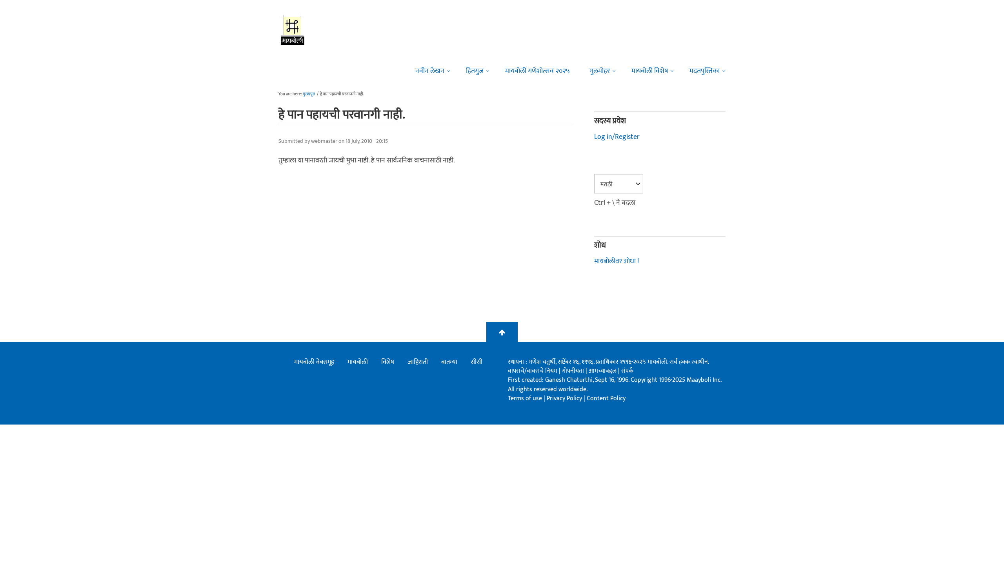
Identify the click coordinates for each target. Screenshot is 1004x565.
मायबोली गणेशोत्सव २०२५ (537, 71)
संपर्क (627, 371)
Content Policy (606, 398)
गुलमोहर (599, 71)
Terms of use (525, 398)
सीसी (476, 362)
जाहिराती (417, 362)
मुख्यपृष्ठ (309, 94)
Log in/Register (617, 137)
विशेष (387, 362)
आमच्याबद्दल (603, 371)
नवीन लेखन (429, 71)
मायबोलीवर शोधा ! (616, 261)
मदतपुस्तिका (704, 71)
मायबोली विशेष (649, 71)
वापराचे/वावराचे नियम (532, 371)
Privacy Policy (565, 398)
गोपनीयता (574, 371)
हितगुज (475, 71)
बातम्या (449, 362)
